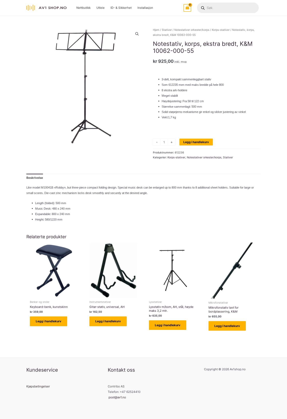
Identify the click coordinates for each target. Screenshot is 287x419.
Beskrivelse (34, 178)
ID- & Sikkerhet (121, 8)
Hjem (156, 29)
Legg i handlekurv (196, 142)
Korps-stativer (221, 29)
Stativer (167, 29)
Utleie (100, 8)
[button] (137, 33)
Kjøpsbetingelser (38, 386)
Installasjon (145, 8)
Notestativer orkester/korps (191, 29)
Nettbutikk (83, 8)
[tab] (34, 178)
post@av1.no (117, 397)
